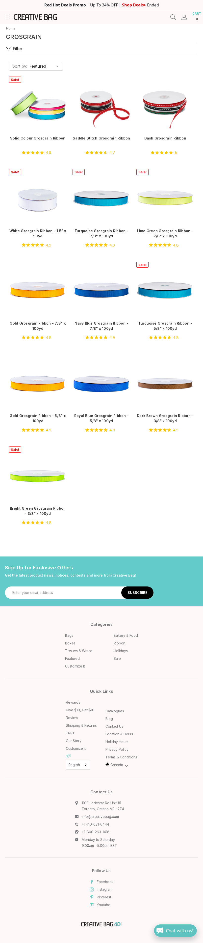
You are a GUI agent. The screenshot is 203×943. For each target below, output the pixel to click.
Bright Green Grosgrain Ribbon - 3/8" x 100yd (38, 511)
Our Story (73, 741)
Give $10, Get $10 (80, 710)
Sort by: (19, 66)
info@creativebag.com (100, 816)
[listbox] (46, 66)
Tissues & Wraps (79, 651)
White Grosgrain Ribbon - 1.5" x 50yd (37, 233)
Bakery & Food (126, 635)
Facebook (105, 882)
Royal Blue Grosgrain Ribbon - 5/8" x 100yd (101, 418)
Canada (116, 765)
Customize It (75, 666)
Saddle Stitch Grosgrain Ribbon (101, 138)
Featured (72, 658)
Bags (69, 635)
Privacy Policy (116, 749)
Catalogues (114, 711)
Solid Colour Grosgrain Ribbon (37, 138)
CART (196, 16)
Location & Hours (119, 734)
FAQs (70, 733)
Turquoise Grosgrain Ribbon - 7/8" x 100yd (101, 233)
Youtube (103, 905)
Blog (109, 719)
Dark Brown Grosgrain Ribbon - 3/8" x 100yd (165, 418)
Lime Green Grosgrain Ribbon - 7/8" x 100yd (165, 233)
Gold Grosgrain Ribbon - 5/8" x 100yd (38, 418)
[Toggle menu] (7, 17)
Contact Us (114, 726)
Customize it (76, 748)
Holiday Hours (116, 742)
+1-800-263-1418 (95, 832)
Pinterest (104, 897)
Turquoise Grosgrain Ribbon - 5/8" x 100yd (165, 326)
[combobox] (78, 765)
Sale (117, 658)
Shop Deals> (134, 5)
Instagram (104, 889)
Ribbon (119, 643)
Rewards (73, 702)
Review (72, 718)
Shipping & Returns (81, 725)
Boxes (70, 643)
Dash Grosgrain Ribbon (165, 138)
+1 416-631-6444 (95, 824)
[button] (82, 49)
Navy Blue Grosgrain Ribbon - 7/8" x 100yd (101, 326)
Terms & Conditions (121, 757)
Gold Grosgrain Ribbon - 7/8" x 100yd (38, 326)
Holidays (121, 651)
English (74, 765)
